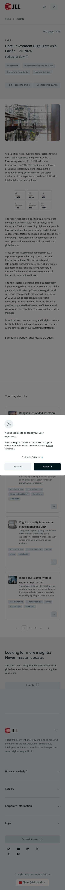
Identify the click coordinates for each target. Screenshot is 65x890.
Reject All (18, 466)
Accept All (47, 466)
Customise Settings (32, 457)
